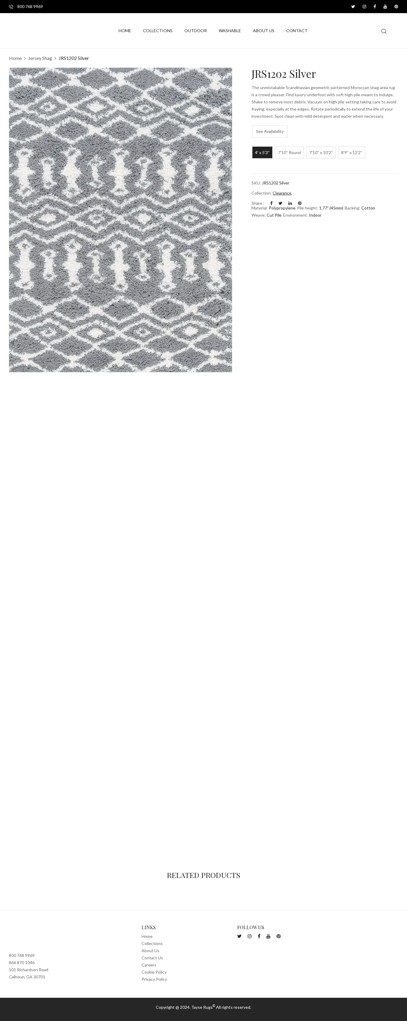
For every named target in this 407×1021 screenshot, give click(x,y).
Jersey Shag (40, 58)
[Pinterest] (300, 203)
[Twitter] (280, 203)
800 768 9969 (29, 6)
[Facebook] (271, 203)
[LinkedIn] (290, 203)
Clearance (282, 192)
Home (15, 58)
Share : (257, 203)
